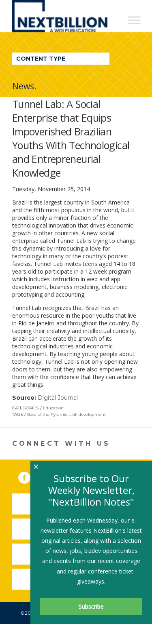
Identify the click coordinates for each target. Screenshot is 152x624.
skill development (88, 414)
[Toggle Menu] (134, 20)
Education (53, 408)
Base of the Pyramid (47, 414)
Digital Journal (58, 397)
